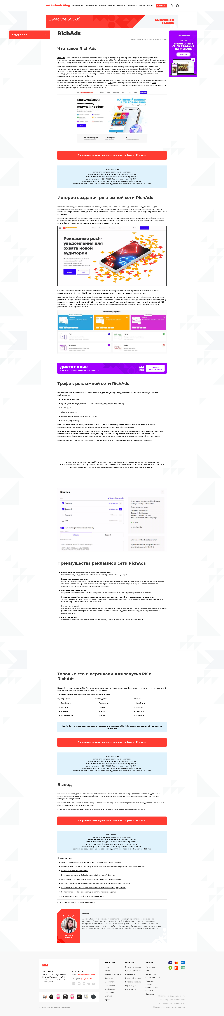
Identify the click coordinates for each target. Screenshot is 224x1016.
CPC (110, 83)
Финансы (109, 978)
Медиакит (149, 981)
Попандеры (130, 974)
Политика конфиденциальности (171, 996)
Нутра (107, 1000)
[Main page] (58, 5)
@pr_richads (86, 979)
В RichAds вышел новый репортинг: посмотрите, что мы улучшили (93, 888)
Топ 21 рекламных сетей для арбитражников (82, 896)
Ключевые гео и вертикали (74, 871)
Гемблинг (109, 967)
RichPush (114, 60)
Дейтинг (108, 996)
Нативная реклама (133, 982)
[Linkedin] (84, 983)
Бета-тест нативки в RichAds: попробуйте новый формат (88, 875)
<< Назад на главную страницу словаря (76, 902)
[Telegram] (88, 983)
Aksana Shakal (136, 39)
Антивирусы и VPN (113, 974)
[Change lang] (177, 5)
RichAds (61, 58)
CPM (154, 83)
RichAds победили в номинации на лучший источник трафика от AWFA (95, 883)
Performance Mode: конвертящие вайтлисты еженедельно (89, 892)
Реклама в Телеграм (133, 967)
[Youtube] (93, 983)
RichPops (150, 60)
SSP (102, 209)
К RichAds (161, 5)
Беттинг (108, 971)
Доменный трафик (133, 978)
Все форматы (130, 989)
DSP (96, 209)
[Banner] (112, 21)
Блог (147, 971)
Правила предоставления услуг (172, 1000)
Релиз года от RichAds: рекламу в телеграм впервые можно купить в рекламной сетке (103, 866)
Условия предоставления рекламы (152, 987)
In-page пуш (130, 986)
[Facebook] (74, 983)
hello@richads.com (86, 975)
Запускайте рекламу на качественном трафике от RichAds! (112, 155)
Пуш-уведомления (133, 971)
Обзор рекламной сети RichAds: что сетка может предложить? (91, 862)
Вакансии (149, 994)
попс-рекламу (140, 293)
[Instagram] (79, 983)
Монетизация (151, 967)
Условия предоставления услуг (172, 1003)
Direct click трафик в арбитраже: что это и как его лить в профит (91, 879)
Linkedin (85, 914)
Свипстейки (110, 986)
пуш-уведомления (76, 220)
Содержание (19, 34)
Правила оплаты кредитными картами (169, 1007)
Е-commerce (110, 982)
